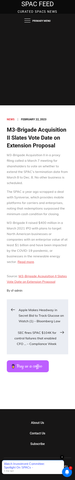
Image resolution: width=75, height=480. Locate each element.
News (11, 119)
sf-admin (16, 290)
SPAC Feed (37, 4)
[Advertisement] (37, 66)
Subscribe (37, 444)
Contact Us (37, 433)
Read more (26, 262)
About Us (37, 423)
